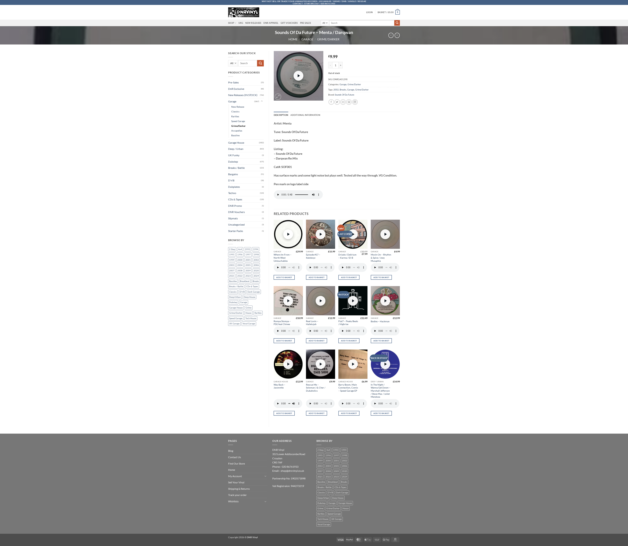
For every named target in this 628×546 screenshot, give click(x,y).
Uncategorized (236, 224)
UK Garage (234, 323)
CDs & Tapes (235, 199)
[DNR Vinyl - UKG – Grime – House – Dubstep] (244, 12)
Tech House (250, 318)
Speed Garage (238, 121)
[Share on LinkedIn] (355, 102)
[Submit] (397, 23)
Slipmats (233, 218)
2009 (248, 270)
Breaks (256, 281)
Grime (249, 307)
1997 (248, 254)
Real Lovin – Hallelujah (312, 323)
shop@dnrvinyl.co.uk (292, 470)
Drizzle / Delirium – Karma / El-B (347, 256)
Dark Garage (254, 292)
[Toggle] (262, 101)
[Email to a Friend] (343, 102)
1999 (231, 260)
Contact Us (234, 457)
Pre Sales (305, 23)
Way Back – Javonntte (279, 386)
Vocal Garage (249, 323)
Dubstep (233, 161)
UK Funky (233, 155)
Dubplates (234, 186)
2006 (256, 265)
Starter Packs (235, 230)
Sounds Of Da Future (344, 94)
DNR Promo (235, 205)
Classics (235, 111)
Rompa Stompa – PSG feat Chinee (282, 323)
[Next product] (390, 35)
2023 (248, 275)
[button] (369, 12)
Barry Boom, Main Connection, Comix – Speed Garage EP (348, 387)
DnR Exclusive (236, 88)
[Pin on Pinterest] (349, 102)
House (248, 313)
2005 (248, 265)
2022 (240, 275)
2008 (240, 270)
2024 (256, 275)
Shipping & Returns (239, 488)
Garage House (236, 142)
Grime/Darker (328, 39)
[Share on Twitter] (337, 102)
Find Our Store (236, 463)
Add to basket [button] (284, 277)
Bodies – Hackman (380, 321)
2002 (256, 260)
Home (292, 39)
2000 (240, 260)
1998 (256, 254)
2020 (256, 270)
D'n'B (231, 180)
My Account (235, 476)
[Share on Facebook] (331, 102)
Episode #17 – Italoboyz (313, 256)
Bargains (233, 174)
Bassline (235, 135)
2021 (231, 275)
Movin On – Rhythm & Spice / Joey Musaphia (381, 257)
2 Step (232, 249)
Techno (232, 192)
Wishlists (233, 501)
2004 (240, 265)
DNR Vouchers (236, 211)
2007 (231, 270)
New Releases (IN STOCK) (242, 95)
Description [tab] (281, 115)
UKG (240, 23)
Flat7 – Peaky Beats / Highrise (348, 323)
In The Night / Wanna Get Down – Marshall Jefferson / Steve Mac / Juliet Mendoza (380, 390)
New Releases (253, 23)
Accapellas (236, 130)
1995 (231, 254)
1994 (255, 249)
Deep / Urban (235, 148)
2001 (248, 260)
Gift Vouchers (289, 23)
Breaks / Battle (236, 167)
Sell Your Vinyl (236, 482)
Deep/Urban (235, 297)
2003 (231, 265)
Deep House (249, 297)
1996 (240, 254)
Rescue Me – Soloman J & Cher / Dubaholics (315, 387)
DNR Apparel (270, 23)
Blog (230, 450)
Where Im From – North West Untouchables (282, 257)
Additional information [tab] (305, 115)
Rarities (235, 116)
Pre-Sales (233, 82)
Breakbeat (245, 281)
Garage (307, 39)
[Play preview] (298, 76)
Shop (231, 23)
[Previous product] (397, 35)
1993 (247, 249)
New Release (237, 106)
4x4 (240, 249)
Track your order (237, 494)
